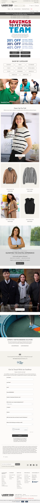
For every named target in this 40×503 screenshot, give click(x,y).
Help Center (36, 2)
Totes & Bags (31, 68)
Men (12, 8)
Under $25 (31, 71)
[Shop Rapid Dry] (25, 97)
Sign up (17, 464)
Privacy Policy (12, 466)
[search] (24, 6)
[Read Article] (20, 237)
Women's (9, 64)
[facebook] (34, 464)
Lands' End (3, 2)
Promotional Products (25, 8)
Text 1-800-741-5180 (35, 0)
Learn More (34, 479)
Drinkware (20, 71)
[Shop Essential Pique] (10, 91)
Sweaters (20, 68)
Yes (22, 501)
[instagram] (28, 464)
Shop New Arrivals (14, 53)
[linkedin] (31, 464)
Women (9, 8)
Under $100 (25, 74)
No (26, 501)
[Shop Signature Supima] (35, 97)
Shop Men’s (25, 56)
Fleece (8, 68)
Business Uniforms (17, 8)
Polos (8, 71)
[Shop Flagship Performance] (25, 85)
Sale (31, 8)
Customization (24, 345)
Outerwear (31, 64)
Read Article (20, 263)
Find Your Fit (25, 52)
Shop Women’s (14, 56)
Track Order (32, 11)
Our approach (15, 345)
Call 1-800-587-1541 (26, 0)
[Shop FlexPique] (35, 85)
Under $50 (14, 74)
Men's (20, 64)
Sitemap (24, 494)
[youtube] (37, 464)
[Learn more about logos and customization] (20, 326)
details (27, 16)
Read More (18, 501)
